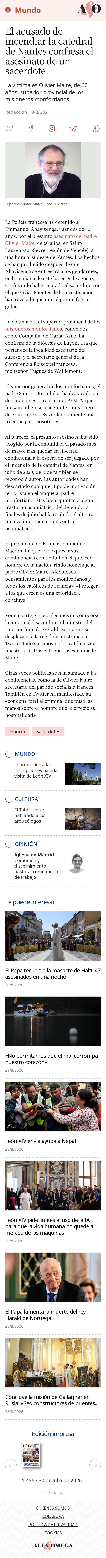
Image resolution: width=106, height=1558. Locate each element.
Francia (17, 731)
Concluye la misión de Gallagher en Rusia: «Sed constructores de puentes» (51, 1399)
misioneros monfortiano (32, 328)
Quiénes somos (53, 1508)
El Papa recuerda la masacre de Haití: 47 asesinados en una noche (53, 973)
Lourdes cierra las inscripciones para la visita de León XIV (36, 770)
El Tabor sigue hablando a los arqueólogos (29, 815)
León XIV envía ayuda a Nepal (40, 1140)
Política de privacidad (53, 1524)
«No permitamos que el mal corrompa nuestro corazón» (51, 1058)
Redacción (16, 112)
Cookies (53, 1533)
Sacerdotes (48, 731)
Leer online (53, 1493)
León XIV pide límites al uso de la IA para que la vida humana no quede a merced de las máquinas (49, 1226)
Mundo (28, 10)
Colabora (53, 1516)
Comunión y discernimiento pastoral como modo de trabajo (36, 868)
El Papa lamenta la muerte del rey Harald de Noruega (45, 1314)
